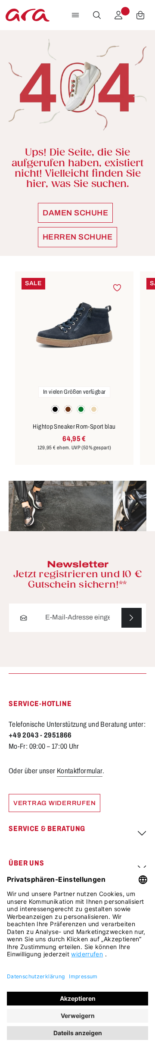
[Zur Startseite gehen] (28, 15)
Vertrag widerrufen (54, 803)
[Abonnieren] (131, 618)
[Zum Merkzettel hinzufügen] (117, 288)
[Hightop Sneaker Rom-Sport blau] (74, 325)
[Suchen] (96, 15)
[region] (77, 368)
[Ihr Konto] (118, 15)
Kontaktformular (80, 771)
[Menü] (75, 15)
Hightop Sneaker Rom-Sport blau (74, 426)
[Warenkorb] (140, 15)
